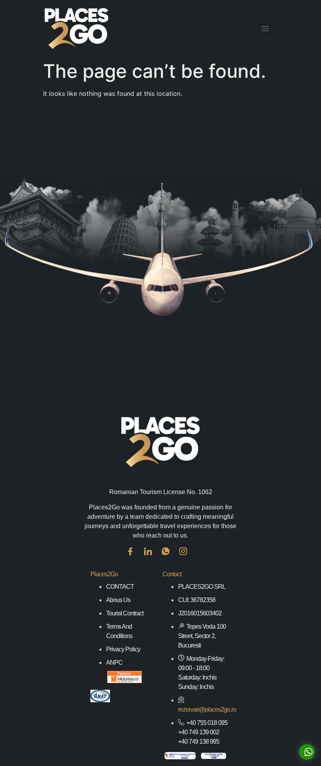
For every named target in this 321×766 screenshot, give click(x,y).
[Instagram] (187, 557)
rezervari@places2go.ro (207, 709)
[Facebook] (134, 557)
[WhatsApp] (169, 557)
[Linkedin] (152, 557)
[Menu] (265, 28)
